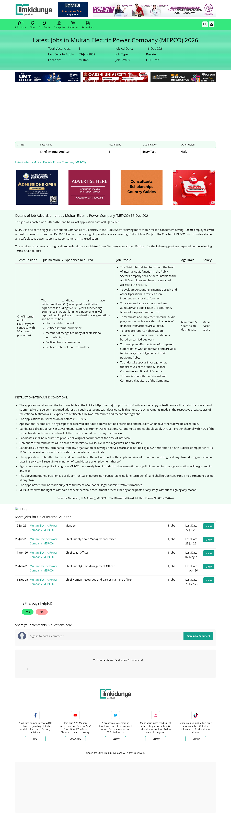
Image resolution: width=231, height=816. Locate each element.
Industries (73, 27)
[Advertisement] (115, 108)
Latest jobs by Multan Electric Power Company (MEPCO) (50, 162)
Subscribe (75, 738)
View (209, 526)
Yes (27, 612)
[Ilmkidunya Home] (33, 10)
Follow (116, 738)
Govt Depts (44, 27)
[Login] (211, 24)
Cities (32, 27)
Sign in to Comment (198, 636)
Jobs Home (20, 27)
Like (35, 738)
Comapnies (59, 27)
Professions (88, 27)
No (42, 612)
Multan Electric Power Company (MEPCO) (43, 528)
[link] (73, 9)
